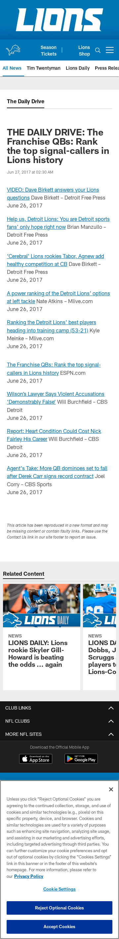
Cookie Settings (59, 889)
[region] (59, 859)
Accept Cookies (60, 926)
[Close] (111, 789)
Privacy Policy (28, 876)
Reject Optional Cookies (59, 907)
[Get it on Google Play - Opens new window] (81, 762)
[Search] (97, 50)
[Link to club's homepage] (12, 47)
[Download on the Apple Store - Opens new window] (35, 759)
